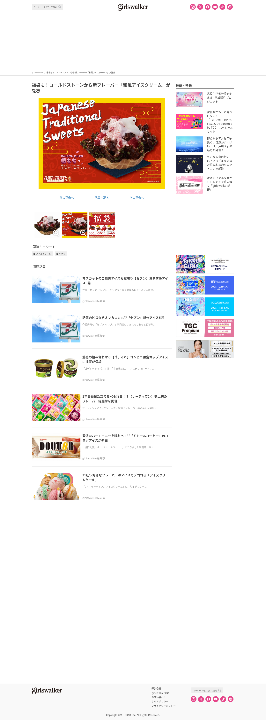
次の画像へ (137, 197)
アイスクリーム (43, 253)
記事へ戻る (102, 197)
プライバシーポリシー (163, 706)
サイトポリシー (159, 701)
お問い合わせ (158, 697)
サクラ (62, 253)
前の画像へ (67, 197)
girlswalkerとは (160, 693)
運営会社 (156, 688)
